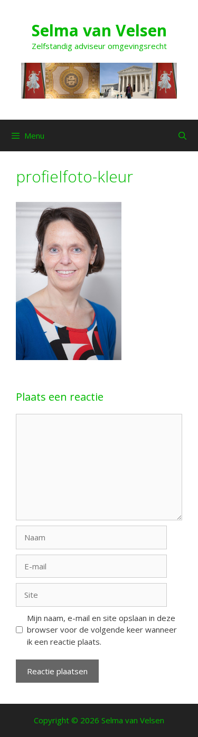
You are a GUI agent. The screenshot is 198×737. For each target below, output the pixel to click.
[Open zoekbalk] (182, 135)
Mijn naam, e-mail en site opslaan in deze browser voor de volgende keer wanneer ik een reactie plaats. (102, 630)
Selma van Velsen (99, 30)
